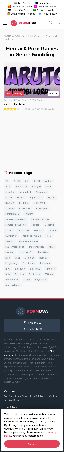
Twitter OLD (35, 322)
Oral (17, 257)
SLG (7, 274)
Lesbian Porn (11, 400)
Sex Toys (35, 268)
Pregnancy (11, 263)
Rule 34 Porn (37, 396)
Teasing (19, 274)
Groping (49, 224)
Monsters (43, 252)
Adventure (21, 186)
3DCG (36, 180)
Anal (48, 186)
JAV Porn (53, 396)
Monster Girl (26, 252)
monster (9, 252)
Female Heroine (40, 219)
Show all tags (12, 285)
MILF (51, 246)
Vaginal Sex (11, 279)
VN (8, 93)
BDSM (8, 197)
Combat (9, 208)
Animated (25, 191)
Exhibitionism (12, 213)
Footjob (36, 224)
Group (8, 230)
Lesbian (9, 241)
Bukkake (24, 202)
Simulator (50, 268)
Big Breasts (36, 197)
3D (26, 180)
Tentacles (34, 274)
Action (48, 180)
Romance (45, 263)
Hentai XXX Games (21, 10)
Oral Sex (29, 257)
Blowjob (9, 202)
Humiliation (11, 235)
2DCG (17, 180)
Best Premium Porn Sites (24, 13)
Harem (52, 230)
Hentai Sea (44, 3)
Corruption (25, 208)
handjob (38, 230)
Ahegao (36, 186)
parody (43, 257)
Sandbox (20, 268)
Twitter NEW (35, 329)
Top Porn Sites (25, 3)
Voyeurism (41, 279)
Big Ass (21, 197)
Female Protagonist (15, 224)
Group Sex (23, 230)
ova (28, 23)
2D (6, 180)
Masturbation (36, 246)
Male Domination (28, 241)
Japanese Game (32, 235)
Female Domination (15, 219)
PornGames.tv (49, 13)
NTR (7, 257)
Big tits (51, 197)
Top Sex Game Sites (16, 396)
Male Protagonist (14, 246)
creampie (41, 208)
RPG (7, 268)
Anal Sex (10, 191)
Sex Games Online (46, 10)
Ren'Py (18, 93)
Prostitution (29, 263)
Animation (41, 191)
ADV (7, 186)
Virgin (26, 279)
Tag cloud (51, 36)
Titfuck (49, 274)
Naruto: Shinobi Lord (15, 104)
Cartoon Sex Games (22, 6)
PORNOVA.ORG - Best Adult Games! (23, 36)
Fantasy (29, 213)
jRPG (48, 235)
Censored (39, 202)
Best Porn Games (47, 6)
